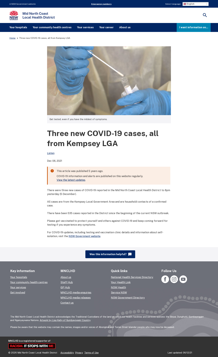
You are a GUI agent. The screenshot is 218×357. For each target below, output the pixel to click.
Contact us (67, 302)
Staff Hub (66, 282)
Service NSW (119, 292)
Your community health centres (52, 27)
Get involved (17, 292)
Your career (106, 27)
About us (125, 27)
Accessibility (67, 352)
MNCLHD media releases (75, 297)
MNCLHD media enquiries (75, 292)
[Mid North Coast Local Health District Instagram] (174, 282)
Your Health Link (121, 282)
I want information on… (193, 27)
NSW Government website (84, 236)
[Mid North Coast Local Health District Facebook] (165, 282)
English (190, 4)
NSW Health (118, 287)
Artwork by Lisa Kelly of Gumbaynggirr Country (65, 320)
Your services (85, 27)
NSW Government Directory (128, 297)
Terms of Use (91, 352)
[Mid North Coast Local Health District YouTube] (183, 282)
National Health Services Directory (132, 277)
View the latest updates (71, 180)
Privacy (79, 352)
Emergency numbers (101, 4)
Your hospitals (18, 27)
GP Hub (65, 287)
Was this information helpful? (111, 254)
